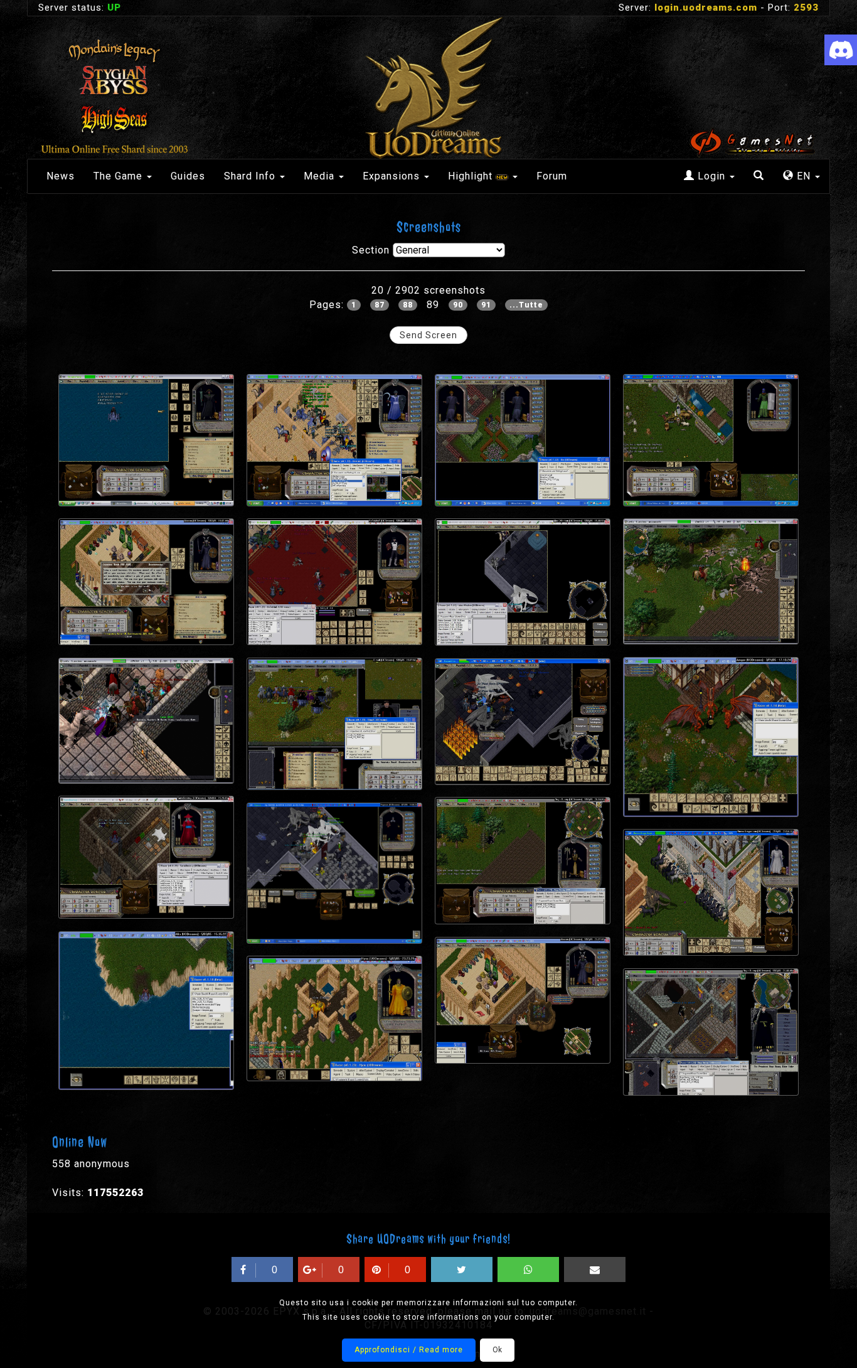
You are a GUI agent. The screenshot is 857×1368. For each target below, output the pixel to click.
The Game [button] (119, 176)
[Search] (759, 176)
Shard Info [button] (251, 176)
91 (486, 305)
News (60, 176)
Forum (551, 176)
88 (408, 305)
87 (380, 305)
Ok (497, 1349)
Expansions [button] (393, 176)
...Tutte (526, 305)
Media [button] (321, 176)
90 (458, 305)
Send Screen (428, 335)
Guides (188, 176)
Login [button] (711, 176)
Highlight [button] (472, 176)
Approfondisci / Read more (408, 1349)
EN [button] (804, 176)
